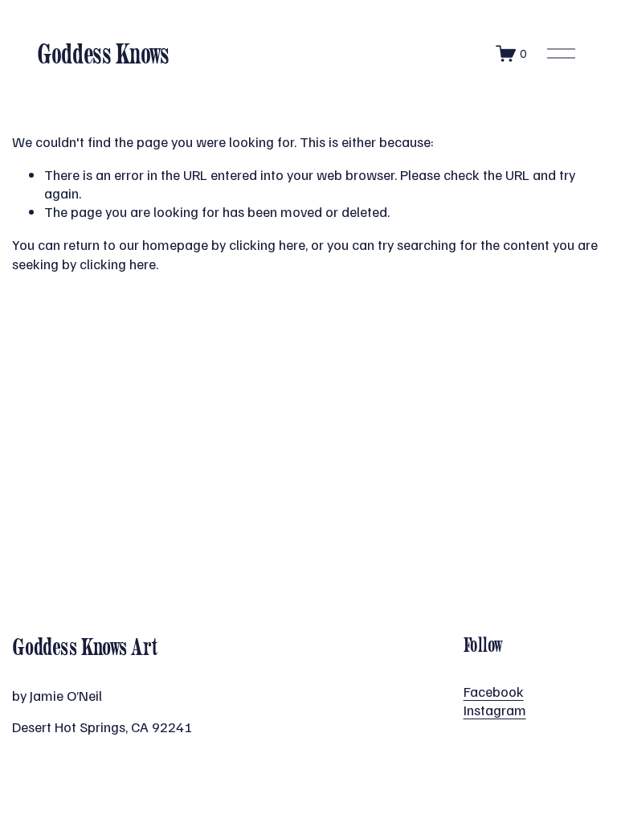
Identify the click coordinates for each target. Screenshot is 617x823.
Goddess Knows (103, 53)
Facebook (494, 691)
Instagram (495, 710)
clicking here (267, 244)
